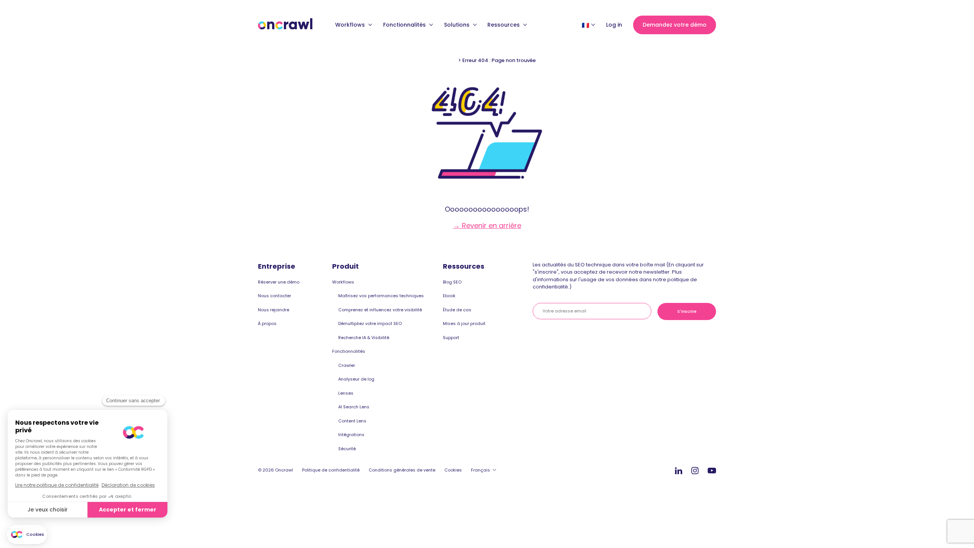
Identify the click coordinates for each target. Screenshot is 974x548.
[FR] (585, 25)
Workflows (350, 25)
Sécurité (347, 449)
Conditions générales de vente (402, 470)
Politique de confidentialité (331, 470)
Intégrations (351, 435)
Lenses (345, 393)
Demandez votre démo (675, 25)
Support (451, 338)
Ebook (449, 296)
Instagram (695, 470)
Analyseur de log (356, 379)
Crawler (346, 365)
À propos (267, 323)
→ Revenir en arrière (487, 225)
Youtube (712, 471)
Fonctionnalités (405, 25)
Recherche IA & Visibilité (363, 338)
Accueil (448, 60)
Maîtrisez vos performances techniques (381, 296)
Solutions (457, 25)
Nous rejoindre (273, 310)
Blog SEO (452, 282)
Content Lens (352, 421)
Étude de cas (457, 310)
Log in (614, 25)
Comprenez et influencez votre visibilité (380, 310)
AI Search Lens (353, 407)
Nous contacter (274, 296)
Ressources (504, 25)
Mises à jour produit (464, 323)
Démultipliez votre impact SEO (370, 323)
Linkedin (678, 470)
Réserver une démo (278, 282)
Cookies (453, 470)
